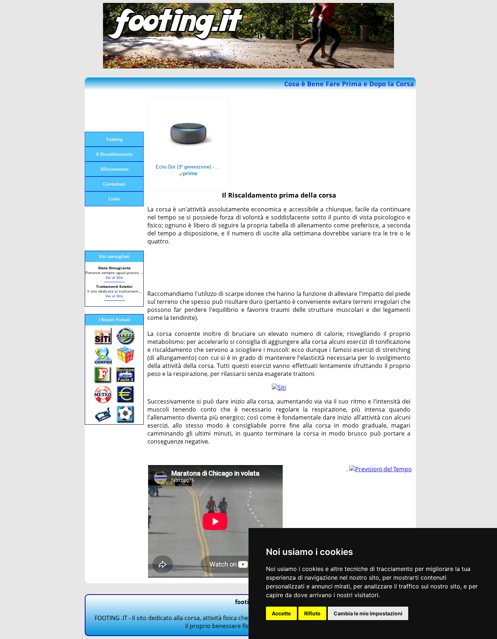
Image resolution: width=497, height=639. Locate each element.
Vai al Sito (114, 277)
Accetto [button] (281, 613)
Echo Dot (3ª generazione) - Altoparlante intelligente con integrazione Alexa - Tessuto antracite (188, 167)
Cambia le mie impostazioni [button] (368, 613)
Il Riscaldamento (114, 154)
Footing (114, 139)
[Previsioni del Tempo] (380, 469)
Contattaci (114, 184)
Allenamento (114, 169)
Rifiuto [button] (312, 613)
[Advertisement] (114, 111)
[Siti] (279, 388)
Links (114, 199)
